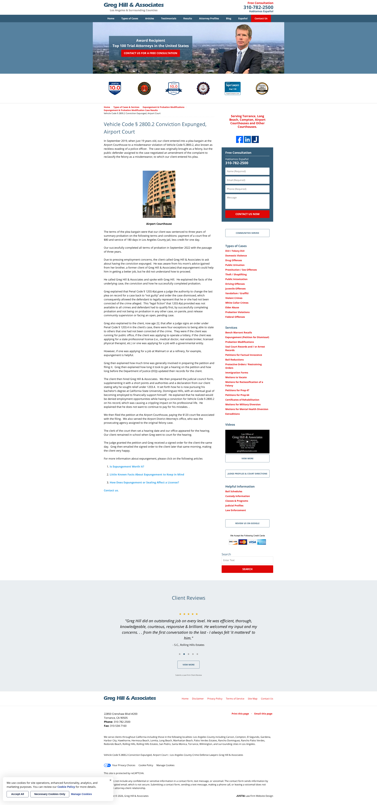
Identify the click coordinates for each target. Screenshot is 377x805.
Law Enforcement (235, 510)
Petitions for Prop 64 (237, 395)
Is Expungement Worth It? (127, 466)
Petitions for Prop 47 (237, 390)
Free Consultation (238, 153)
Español (243, 18)
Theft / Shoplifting (236, 274)
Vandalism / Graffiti (237, 293)
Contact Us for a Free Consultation (150, 53)
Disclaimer (198, 698)
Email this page (263, 713)
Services (231, 328)
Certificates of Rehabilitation (242, 399)
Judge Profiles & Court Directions (247, 473)
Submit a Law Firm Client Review (188, 675)
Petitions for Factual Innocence (243, 355)
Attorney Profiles (209, 18)
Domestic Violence (236, 255)
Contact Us (261, 18)
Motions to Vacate (236, 377)
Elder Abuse (232, 307)
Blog (228, 18)
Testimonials (168, 18)
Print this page (240, 713)
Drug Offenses (233, 260)
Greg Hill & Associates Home (134, 7)
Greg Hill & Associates (136, 795)
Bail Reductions (234, 359)
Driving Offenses (235, 283)
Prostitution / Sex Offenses (241, 269)
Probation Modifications (239, 342)
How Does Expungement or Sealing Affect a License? (144, 482)
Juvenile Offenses (235, 288)
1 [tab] (179, 654)
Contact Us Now (247, 214)
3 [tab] (188, 654)
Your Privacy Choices (123, 765)
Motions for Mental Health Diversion (246, 409)
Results (187, 18)
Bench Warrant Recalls (238, 332)
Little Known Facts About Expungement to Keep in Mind (147, 474)
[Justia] (255, 139)
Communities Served (247, 233)
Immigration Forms (236, 372)
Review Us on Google (247, 523)
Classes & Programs (236, 500)
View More (189, 664)
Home (110, 18)
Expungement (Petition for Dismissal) (247, 337)
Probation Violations (237, 312)
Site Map (252, 698)
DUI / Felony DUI (234, 250)
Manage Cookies (165, 765)
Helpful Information (240, 486)
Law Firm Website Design (254, 795)
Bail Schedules (233, 491)
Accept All (17, 794)
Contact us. (111, 490)
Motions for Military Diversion (243, 404)
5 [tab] (197, 654)
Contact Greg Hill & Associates (258, 7)
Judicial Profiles (234, 505)
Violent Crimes (233, 298)
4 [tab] (193, 654)
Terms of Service (235, 698)
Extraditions (232, 413)
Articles (149, 18)
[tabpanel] (188, 629)
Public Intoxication (236, 279)
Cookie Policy (146, 765)
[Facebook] (239, 139)
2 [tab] (184, 654)
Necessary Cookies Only (49, 794)
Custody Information (237, 496)
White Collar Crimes (236, 302)
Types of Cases (129, 18)
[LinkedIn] (247, 139)
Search (247, 569)
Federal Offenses (235, 316)
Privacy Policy (214, 698)
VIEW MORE (247, 458)
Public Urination (235, 265)
